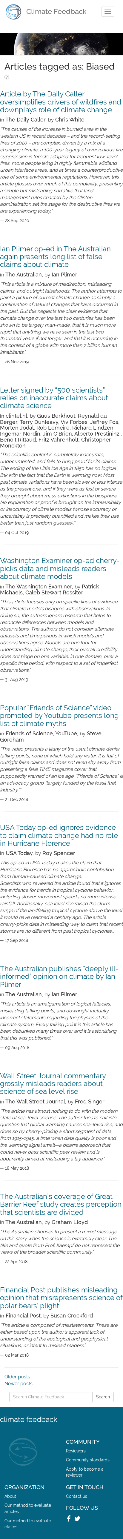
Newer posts (18, 1383)
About (10, 1496)
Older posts (17, 1377)
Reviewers (76, 1450)
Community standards (88, 1459)
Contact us (76, 1496)
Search (103, 1397)
